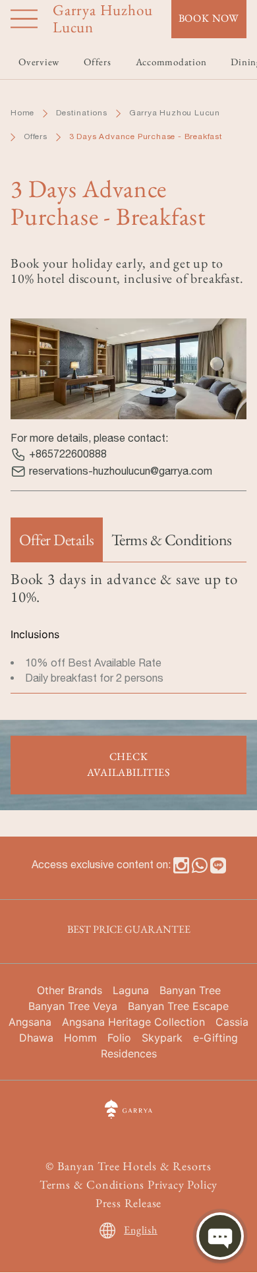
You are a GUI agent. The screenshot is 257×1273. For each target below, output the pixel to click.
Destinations (81, 112)
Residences (129, 1053)
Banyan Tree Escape (178, 1006)
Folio (119, 1037)
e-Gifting (215, 1037)
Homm (80, 1037)
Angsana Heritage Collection (133, 1021)
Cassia (231, 1021)
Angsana (30, 1021)
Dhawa (36, 1037)
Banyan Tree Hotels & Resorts (134, 1165)
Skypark (162, 1037)
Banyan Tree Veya (72, 1006)
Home (22, 112)
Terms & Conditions (92, 1184)
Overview (38, 61)
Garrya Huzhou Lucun (174, 112)
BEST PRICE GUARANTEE (128, 929)
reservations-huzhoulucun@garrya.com (120, 471)
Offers (35, 136)
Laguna (131, 990)
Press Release (128, 1202)
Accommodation (171, 61)
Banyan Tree (190, 990)
